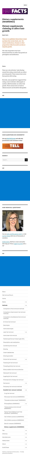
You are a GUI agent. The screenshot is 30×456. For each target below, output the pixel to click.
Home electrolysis (8, 328)
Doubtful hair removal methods (12, 390)
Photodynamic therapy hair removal (13, 379)
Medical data (5, 440)
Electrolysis (6, 325)
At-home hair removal (9, 322)
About (4, 444)
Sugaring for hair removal (10, 376)
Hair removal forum (7, 295)
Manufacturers (6, 437)
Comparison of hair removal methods (13, 308)
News (3, 291)
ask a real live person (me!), (14, 234)
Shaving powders (8, 356)
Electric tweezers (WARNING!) (12, 423)
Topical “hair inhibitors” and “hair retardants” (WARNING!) (13, 412)
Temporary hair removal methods (12, 386)
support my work (18, 243)
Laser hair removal (8, 332)
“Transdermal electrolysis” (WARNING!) (15, 400)
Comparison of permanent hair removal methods (14, 312)
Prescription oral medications (11, 342)
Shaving (5, 349)
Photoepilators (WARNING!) (12, 403)
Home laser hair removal (10, 335)
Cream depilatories (8, 352)
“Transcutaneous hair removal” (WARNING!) (12, 407)
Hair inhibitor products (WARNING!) (14, 416)
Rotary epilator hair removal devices (13, 369)
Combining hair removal (10, 345)
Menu (25, 5)
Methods (4, 305)
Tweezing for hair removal (10, 362)
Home (4, 298)
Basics (4, 302)
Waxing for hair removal (9, 373)
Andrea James (5, 241)
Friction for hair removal (9, 359)
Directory (4, 433)
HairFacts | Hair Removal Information (10, 451)
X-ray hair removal (9, 393)
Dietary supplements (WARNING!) (14, 427)
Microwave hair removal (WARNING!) (14, 396)
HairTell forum (11, 138)
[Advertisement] (15, 113)
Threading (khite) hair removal (11, 366)
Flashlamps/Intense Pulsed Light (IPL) (13, 339)
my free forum (6, 236)
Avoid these (5, 447)
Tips (3, 430)
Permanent (6, 383)
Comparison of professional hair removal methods (14, 317)
